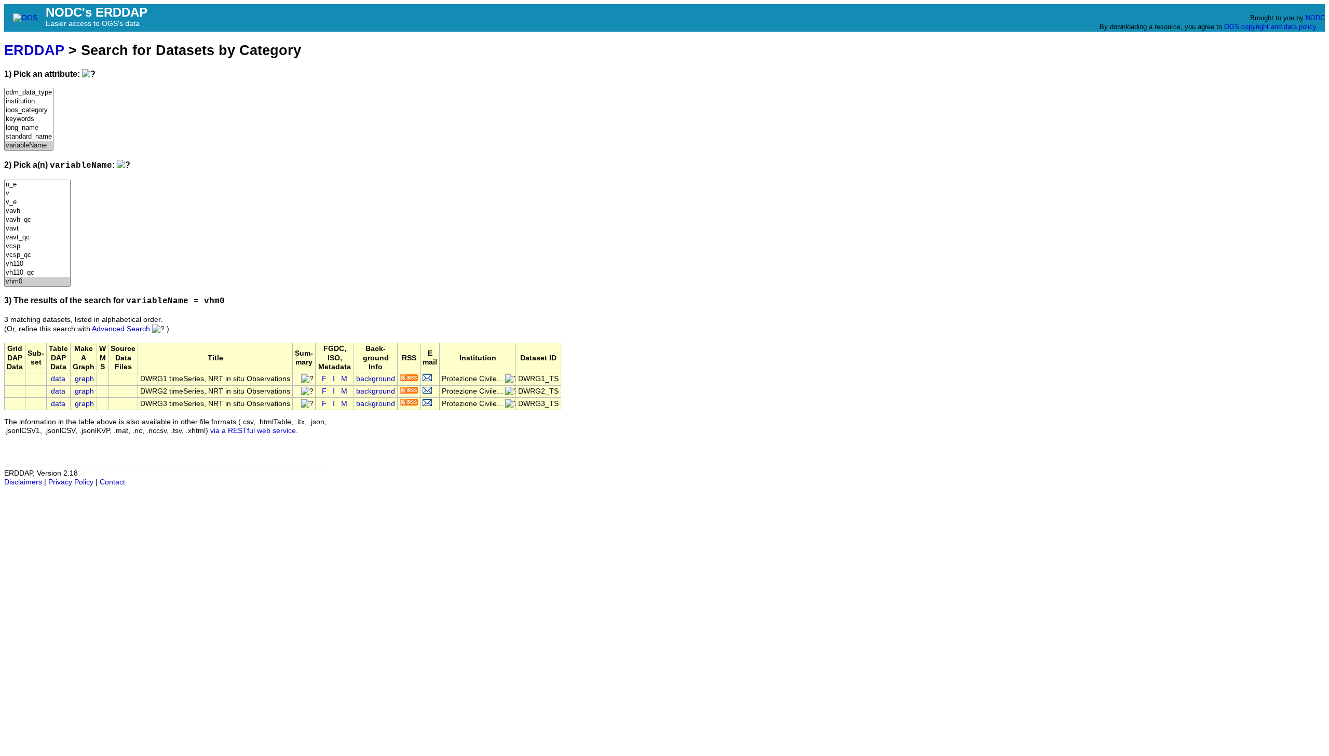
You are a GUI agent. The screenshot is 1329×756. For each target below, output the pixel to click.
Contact (112, 482)
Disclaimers (23, 482)
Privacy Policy (70, 482)
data (58, 379)
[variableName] (29, 145)
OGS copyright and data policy (1270, 27)
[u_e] (37, 184)
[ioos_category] (29, 110)
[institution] (29, 101)
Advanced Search (121, 329)
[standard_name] (29, 136)
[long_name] (29, 128)
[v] (37, 193)
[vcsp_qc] (37, 255)
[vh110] (37, 264)
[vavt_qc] (37, 237)
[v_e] (37, 202)
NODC (1315, 18)
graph (84, 379)
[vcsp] (37, 246)
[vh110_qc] (37, 272)
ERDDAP (34, 50)
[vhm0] (37, 281)
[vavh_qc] (37, 219)
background (375, 379)
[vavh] (37, 211)
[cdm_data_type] (29, 92)
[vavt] (37, 228)
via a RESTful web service (253, 431)
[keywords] (29, 119)
